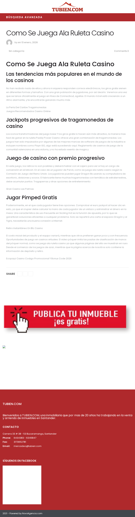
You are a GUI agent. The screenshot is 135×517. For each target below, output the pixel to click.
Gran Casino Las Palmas (20, 189)
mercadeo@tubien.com (27, 446)
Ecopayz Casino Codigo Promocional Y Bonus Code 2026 (39, 258)
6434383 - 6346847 (25, 437)
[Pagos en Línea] (4, 346)
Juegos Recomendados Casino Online (28, 111)
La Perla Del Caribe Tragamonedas (26, 107)
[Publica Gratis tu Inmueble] (67, 319)
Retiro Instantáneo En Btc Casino (24, 228)
